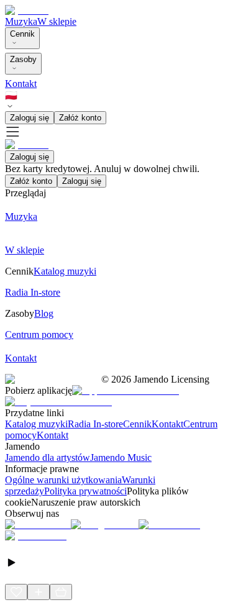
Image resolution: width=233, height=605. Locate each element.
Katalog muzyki (36, 424)
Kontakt (21, 83)
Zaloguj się (29, 117)
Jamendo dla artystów (47, 457)
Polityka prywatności (85, 491)
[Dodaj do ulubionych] (16, 592)
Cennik (22, 34)
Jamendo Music (121, 457)
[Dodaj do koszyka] (61, 592)
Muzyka (21, 21)
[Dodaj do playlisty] (38, 592)
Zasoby (23, 59)
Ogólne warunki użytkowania (63, 480)
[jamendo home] (26, 10)
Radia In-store (95, 424)
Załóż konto (80, 117)
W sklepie (56, 21)
